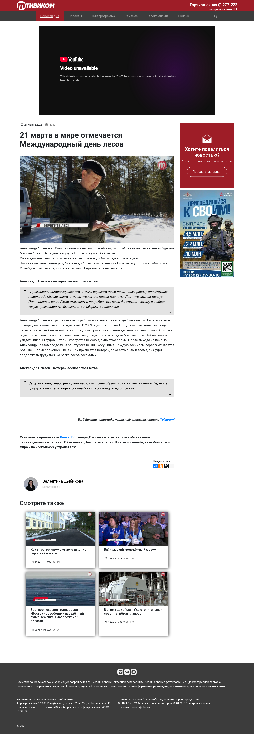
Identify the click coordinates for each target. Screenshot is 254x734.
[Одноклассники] (160, 466)
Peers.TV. (67, 437)
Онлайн (183, 16)
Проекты (75, 16)
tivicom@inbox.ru (141, 707)
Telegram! (167, 419)
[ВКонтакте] (155, 466)
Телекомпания (157, 16)
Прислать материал (206, 171)
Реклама (131, 16)
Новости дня (49, 16)
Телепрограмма (103, 16)
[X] (166, 466)
